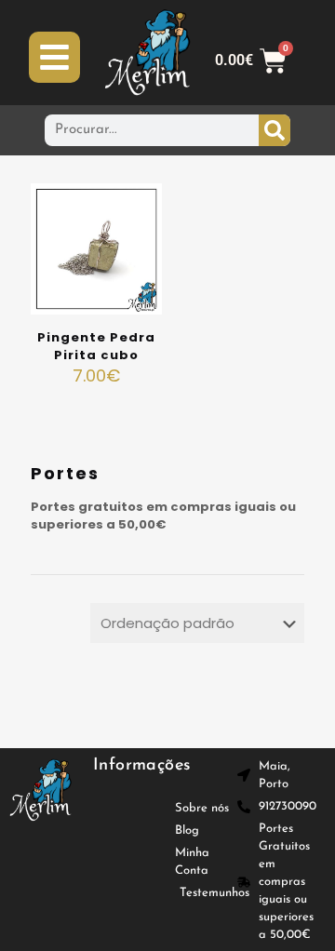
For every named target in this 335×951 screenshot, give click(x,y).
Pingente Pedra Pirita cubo (96, 346)
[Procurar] (274, 130)
